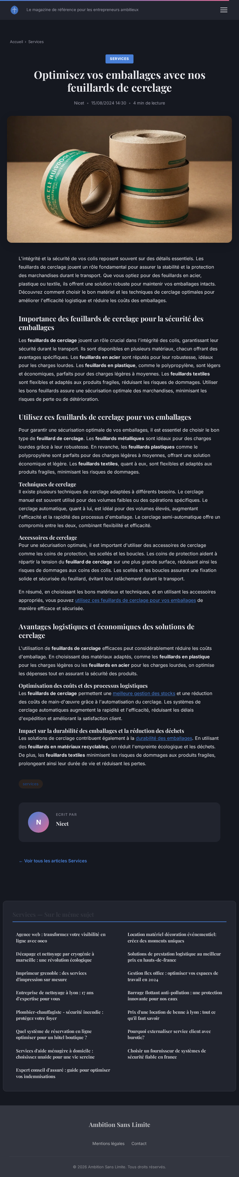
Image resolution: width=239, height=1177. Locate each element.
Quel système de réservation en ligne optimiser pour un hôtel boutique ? (54, 1034)
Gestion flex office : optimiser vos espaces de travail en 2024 (173, 976)
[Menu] (224, 10)
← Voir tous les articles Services (53, 861)
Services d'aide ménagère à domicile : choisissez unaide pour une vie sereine (55, 1054)
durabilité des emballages (164, 738)
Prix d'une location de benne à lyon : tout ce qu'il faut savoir (172, 1015)
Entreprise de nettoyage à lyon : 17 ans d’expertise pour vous (55, 995)
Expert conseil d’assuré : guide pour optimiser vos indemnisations (63, 1073)
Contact (139, 1143)
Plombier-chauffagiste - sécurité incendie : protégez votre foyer (59, 1015)
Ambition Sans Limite (119, 1124)
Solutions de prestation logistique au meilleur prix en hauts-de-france (174, 957)
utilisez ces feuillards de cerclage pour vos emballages (135, 600)
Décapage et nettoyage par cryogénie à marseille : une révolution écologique (55, 957)
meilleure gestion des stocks (144, 693)
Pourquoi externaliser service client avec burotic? (169, 1034)
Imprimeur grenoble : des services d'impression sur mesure (51, 976)
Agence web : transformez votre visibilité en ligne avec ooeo (61, 937)
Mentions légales (108, 1143)
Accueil (16, 41)
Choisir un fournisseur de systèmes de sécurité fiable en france (167, 1054)
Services (36, 41)
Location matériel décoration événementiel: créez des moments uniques (172, 937)
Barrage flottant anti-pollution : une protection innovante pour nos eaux (175, 995)
